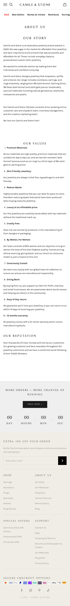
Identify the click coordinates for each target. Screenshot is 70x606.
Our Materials (42, 487)
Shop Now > (35, 404)
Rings (6, 492)
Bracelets (8, 498)
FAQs (37, 533)
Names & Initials (36, 14)
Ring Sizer (40, 492)
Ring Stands (9, 508)
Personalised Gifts (12, 536)
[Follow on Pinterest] (39, 590)
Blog (37, 508)
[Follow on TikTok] (48, 590)
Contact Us (40, 527)
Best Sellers (18, 14)
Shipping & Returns (45, 538)
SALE (6, 14)
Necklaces (53, 14)
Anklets (7, 503)
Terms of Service (43, 498)
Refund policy (42, 503)
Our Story (39, 482)
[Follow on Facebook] (21, 590)
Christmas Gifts (11, 542)
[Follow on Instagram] (30, 590)
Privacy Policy (42, 563)
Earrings (7, 482)
